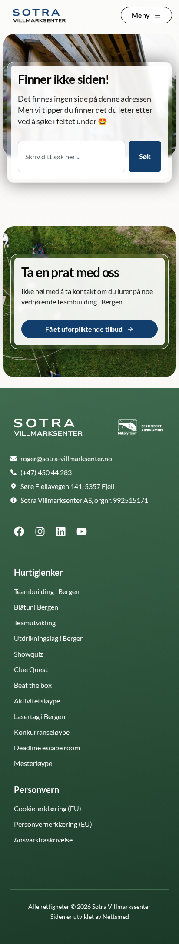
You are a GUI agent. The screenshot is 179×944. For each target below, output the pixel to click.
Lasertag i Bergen (39, 716)
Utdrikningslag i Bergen (49, 638)
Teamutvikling (35, 622)
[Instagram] (40, 531)
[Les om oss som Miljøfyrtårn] (141, 428)
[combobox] (71, 156)
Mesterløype (33, 763)
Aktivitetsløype (37, 700)
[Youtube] (81, 531)
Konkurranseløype (42, 732)
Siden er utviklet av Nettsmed (89, 916)
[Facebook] (19, 531)
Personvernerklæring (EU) (53, 824)
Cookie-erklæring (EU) (47, 808)
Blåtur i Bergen (36, 607)
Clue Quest (31, 669)
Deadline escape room (47, 747)
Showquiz (28, 654)
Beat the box (33, 685)
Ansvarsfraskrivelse (43, 839)
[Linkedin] (61, 531)
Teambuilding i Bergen (47, 591)
